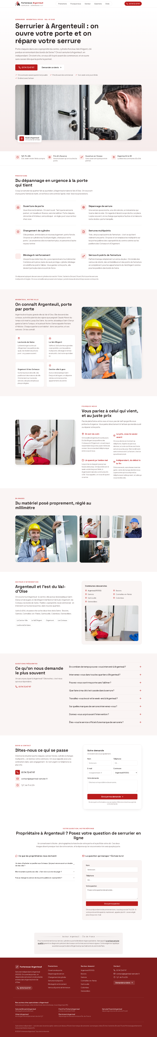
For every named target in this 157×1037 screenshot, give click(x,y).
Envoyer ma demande (111, 796)
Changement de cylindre (57, 977)
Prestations (62, 4)
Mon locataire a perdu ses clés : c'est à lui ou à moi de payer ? (38, 872)
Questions (98, 4)
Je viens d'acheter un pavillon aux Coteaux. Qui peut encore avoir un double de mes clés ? (44, 864)
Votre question (91, 886)
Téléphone (117, 759)
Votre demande (93, 778)
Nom (89, 759)
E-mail (89, 768)
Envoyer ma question (112, 904)
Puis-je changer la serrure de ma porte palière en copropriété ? (38, 878)
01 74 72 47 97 (28, 67)
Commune (117, 768)
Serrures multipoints (55, 981)
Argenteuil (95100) (87, 970)
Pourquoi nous (75, 4)
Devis (107, 4)
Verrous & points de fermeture (59, 987)
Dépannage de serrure (56, 974)
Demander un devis (50, 67)
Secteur (88, 4)
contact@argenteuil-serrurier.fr (128, 974)
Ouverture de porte (55, 970)
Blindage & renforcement (57, 984)
